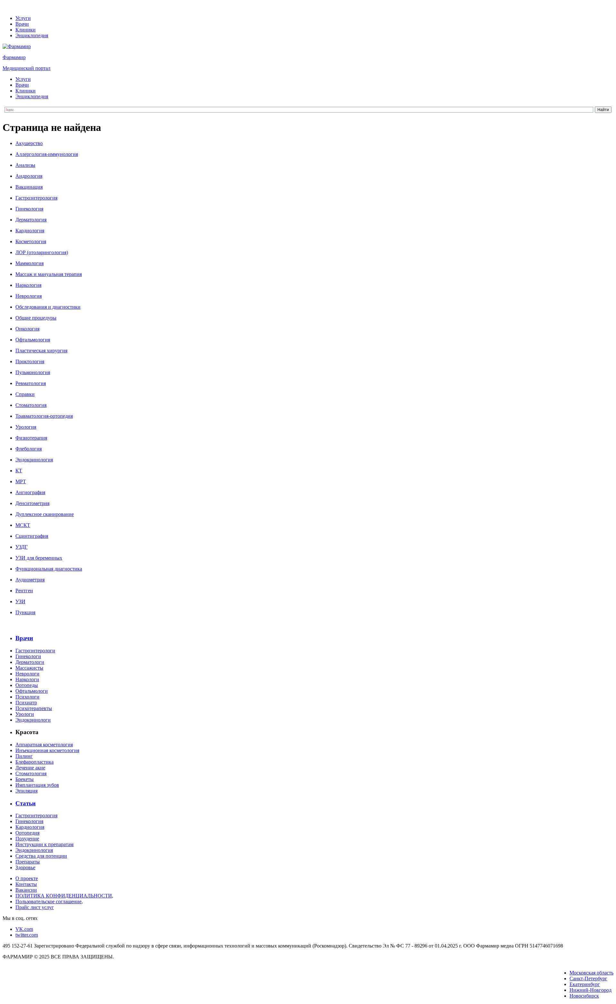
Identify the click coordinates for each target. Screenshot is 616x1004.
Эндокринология (34, 459)
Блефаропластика (34, 762)
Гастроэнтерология (36, 198)
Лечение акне (30, 767)
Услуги (23, 18)
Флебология (28, 448)
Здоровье (25, 867)
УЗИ (20, 601)
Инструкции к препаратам (44, 844)
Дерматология (31, 219)
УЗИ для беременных (38, 558)
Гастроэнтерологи (35, 650)
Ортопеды (26, 685)
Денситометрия (32, 503)
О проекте (26, 878)
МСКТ (22, 525)
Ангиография (30, 492)
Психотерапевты (33, 708)
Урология (25, 427)
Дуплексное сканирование (44, 514)
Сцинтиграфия (31, 536)
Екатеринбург (584, 984)
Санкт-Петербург (588, 978)
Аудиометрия (30, 579)
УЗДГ (21, 547)
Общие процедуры (35, 318)
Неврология (28, 296)
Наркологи (27, 679)
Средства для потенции (41, 856)
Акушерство (29, 143)
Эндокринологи (33, 720)
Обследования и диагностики (48, 307)
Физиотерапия (31, 438)
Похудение (27, 838)
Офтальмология (32, 339)
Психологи (27, 696)
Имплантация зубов (37, 785)
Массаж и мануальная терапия (48, 274)
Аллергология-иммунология (46, 154)
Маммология (29, 263)
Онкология (27, 328)
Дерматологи (29, 662)
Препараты (27, 861)
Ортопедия (27, 833)
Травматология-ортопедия (44, 416)
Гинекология (29, 208)
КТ (18, 470)
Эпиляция (26, 791)
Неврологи (27, 673)
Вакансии (26, 890)
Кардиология (29, 230)
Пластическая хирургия (41, 350)
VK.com (24, 929)
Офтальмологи (31, 691)
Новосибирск (584, 996)
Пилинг (24, 756)
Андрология (28, 176)
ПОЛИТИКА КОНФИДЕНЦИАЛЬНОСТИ (63, 895)
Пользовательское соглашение (48, 901)
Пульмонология (32, 372)
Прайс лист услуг (34, 907)
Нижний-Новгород (590, 990)
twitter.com (26, 935)
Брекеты (24, 779)
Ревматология (30, 383)
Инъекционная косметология (47, 750)
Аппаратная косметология (44, 744)
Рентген (24, 590)
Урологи (24, 714)
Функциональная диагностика (48, 568)
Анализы (25, 165)
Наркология (28, 285)
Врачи (22, 24)
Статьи (25, 803)
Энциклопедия (31, 35)
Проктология (29, 361)
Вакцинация (29, 187)
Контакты (26, 884)
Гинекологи (28, 656)
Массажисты (29, 668)
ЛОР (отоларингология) (41, 252)
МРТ (20, 481)
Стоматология (31, 405)
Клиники (25, 29)
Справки (25, 394)
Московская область (591, 972)
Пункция (25, 612)
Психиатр (26, 702)
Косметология (30, 241)
